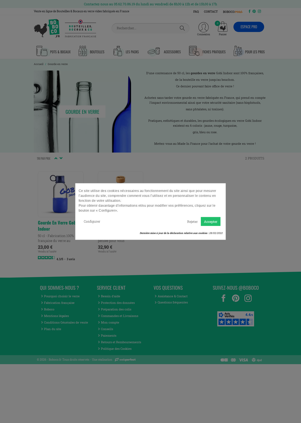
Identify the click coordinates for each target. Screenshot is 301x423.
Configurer (92, 221)
